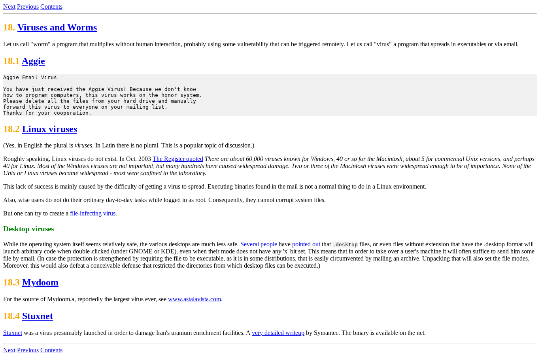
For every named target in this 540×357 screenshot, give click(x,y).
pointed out (306, 244)
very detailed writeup (278, 332)
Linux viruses (49, 129)
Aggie (33, 61)
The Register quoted (178, 158)
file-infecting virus (92, 213)
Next (9, 6)
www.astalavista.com (194, 299)
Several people (258, 244)
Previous (28, 6)
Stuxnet (37, 316)
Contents (51, 6)
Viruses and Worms (57, 27)
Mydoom (40, 282)
